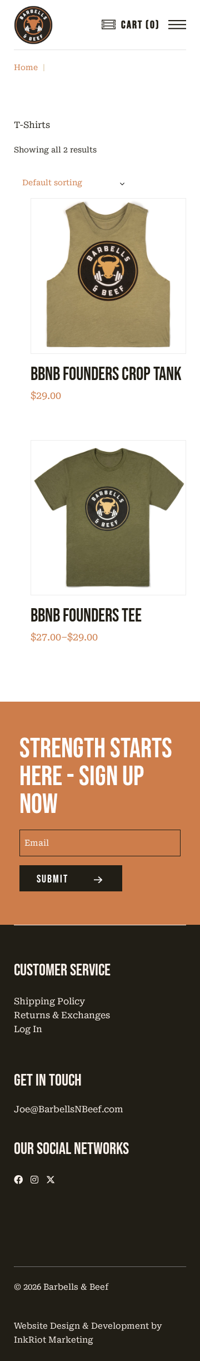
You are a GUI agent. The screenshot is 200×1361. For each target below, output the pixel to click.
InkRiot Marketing (53, 1340)
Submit (52, 879)
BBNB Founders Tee (86, 616)
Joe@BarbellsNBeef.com (68, 1109)
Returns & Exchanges (62, 1015)
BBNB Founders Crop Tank (106, 374)
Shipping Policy (49, 1001)
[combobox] (75, 183)
